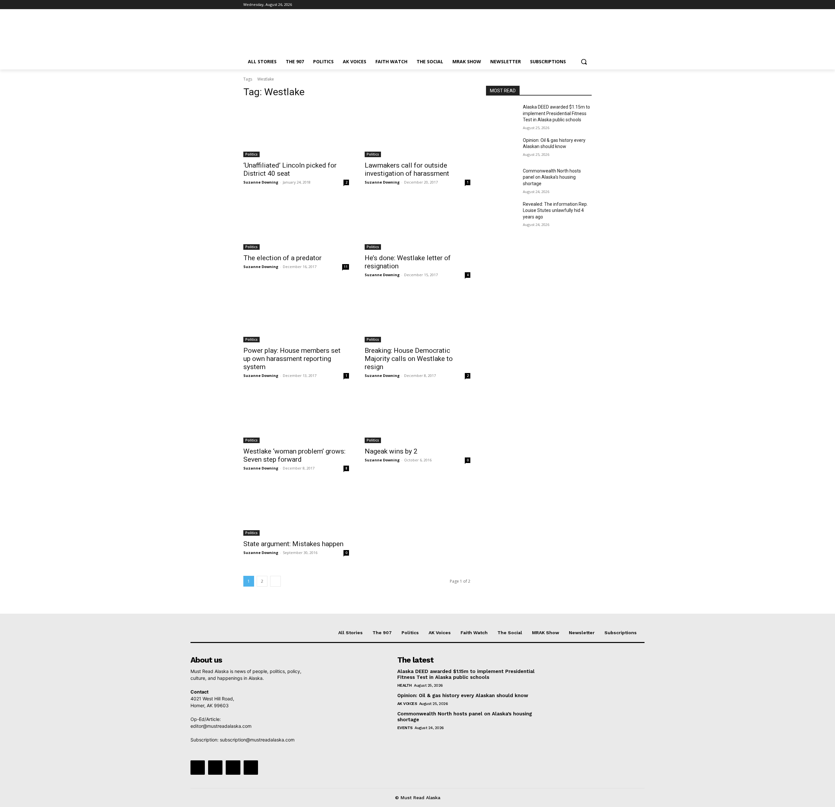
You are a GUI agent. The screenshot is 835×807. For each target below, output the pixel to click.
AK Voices (407, 703)
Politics (251, 154)
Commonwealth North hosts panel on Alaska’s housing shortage (552, 177)
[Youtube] (588, 4)
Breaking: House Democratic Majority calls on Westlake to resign (409, 359)
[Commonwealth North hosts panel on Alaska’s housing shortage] (502, 179)
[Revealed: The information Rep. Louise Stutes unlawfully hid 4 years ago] (502, 212)
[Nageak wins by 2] (417, 416)
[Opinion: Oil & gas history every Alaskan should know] (502, 148)
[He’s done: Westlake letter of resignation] (417, 223)
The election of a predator (282, 258)
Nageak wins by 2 (391, 451)
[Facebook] (551, 4)
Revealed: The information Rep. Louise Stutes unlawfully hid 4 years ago (555, 210)
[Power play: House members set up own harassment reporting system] (296, 316)
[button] (584, 61)
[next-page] (275, 581)
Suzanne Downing (260, 182)
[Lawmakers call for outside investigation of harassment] (417, 130)
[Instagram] (561, 4)
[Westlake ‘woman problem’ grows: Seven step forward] (296, 416)
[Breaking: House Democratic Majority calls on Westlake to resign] (417, 316)
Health (404, 685)
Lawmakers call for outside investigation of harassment (407, 169)
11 (346, 266)
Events (405, 727)
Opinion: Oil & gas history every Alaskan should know (462, 695)
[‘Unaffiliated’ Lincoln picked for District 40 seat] (296, 130)
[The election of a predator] (296, 223)
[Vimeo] (579, 4)
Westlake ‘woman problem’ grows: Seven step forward (294, 455)
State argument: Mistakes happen (293, 544)
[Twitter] (570, 4)
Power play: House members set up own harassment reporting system (292, 359)
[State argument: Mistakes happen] (296, 509)
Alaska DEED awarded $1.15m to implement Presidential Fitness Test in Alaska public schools (556, 113)
